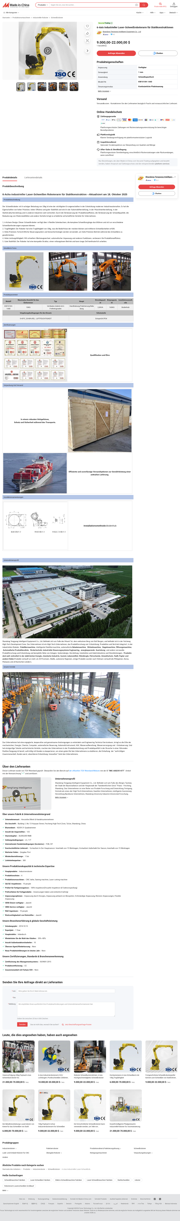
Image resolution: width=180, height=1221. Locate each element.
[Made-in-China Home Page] (15, 5)
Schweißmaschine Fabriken (14, 1180)
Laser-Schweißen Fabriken (40, 1180)
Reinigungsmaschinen (98, 1153)
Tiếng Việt (158, 1204)
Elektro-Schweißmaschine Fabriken (68, 1180)
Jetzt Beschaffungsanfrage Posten (76, 1024)
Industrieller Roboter (40, 17)
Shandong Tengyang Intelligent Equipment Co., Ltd (122, 31)
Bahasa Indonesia (171, 1204)
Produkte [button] (42, 5)
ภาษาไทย (141, 1204)
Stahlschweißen (124, 1180)
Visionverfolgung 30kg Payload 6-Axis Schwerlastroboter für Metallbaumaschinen (16, 1077)
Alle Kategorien (11, 12)
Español (60, 1204)
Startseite (6, 17)
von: (14, 991)
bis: (14, 997)
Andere (5, 1157)
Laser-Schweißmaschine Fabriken (99, 1180)
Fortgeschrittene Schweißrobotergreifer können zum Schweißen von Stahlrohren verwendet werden (160, 1077)
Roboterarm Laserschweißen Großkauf (19, 1186)
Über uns (22, 1199)
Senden (22, 1024)
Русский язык (97, 1204)
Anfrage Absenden (116, 53)
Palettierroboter (52, 1148)
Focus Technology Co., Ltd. (88, 1208)
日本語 (43, 1204)
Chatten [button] (159, 53)
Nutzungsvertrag (43, 1199)
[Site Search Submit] (144, 4)
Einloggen (174, 6)
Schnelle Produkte (101, 1199)
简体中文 (25, 1204)
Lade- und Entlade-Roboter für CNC (15, 1153)
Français (51, 1204)
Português (78, 1204)
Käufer (139, 12)
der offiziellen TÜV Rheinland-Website (84, 770)
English (16, 1204)
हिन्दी (133, 1204)
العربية (116, 1204)
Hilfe (152, 12)
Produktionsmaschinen (21, 17)
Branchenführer (145, 1199)
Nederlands (124, 1204)
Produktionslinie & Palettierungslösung (104, 1148)
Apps (161, 12)
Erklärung (31, 1199)
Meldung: (12, 1004)
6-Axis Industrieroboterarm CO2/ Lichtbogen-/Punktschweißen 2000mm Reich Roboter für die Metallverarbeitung (53, 1077)
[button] (136, 5)
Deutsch (69, 1204)
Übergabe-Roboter (53, 1153)
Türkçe (149, 1204)
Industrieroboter (8, 1148)
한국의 (108, 1204)
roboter (137, 1180)
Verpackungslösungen (142, 1153)
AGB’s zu (93, 1213)
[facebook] (155, 1199)
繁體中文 (34, 1204)
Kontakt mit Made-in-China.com (80, 1199)
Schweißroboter (57, 17)
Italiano (87, 1204)
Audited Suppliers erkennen (119, 1199)
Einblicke (134, 1199)
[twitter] (160, 1199)
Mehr (4, 1190)
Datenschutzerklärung (59, 1199)
